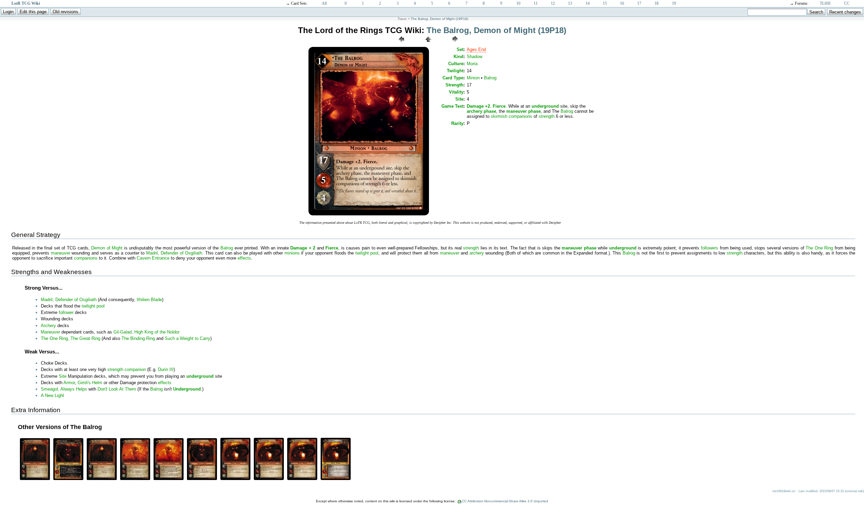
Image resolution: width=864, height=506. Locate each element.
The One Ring (819, 247)
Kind (458, 56)
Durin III (165, 369)
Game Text (452, 106)
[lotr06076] (202, 479)
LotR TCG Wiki (25, 3)
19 (674, 3)
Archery (48, 325)
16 (622, 3)
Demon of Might (107, 247)
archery (476, 253)
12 (553, 3)
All (324, 3)
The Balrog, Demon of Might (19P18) (439, 19)
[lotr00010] (35, 479)
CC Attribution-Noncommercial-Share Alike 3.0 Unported (505, 501)
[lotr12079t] (269, 479)
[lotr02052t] (169, 479)
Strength (454, 84)
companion (135, 369)
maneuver (60, 253)
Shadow (474, 56)
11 (536, 3)
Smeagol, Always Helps (64, 389)
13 (570, 3)
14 (588, 3)
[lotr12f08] (302, 479)
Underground (187, 389)
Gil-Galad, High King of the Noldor (146, 332)
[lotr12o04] (336, 479)
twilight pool (367, 253)
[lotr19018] (368, 214)
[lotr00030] (68, 479)
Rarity (457, 123)
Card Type (452, 77)
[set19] (428, 43)
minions (292, 253)
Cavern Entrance (153, 258)
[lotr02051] (102, 479)
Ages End (476, 49)
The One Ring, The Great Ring (70, 338)
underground (545, 106)
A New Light (52, 395)
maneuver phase (523, 111)
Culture (455, 63)
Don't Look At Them (117, 389)
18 (656, 3)
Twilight (455, 70)
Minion (473, 77)
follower (66, 312)
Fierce (499, 106)
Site (459, 99)
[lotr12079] (235, 479)
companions (520, 116)
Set (460, 49)
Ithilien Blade (149, 299)
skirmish (499, 116)
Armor (69, 382)
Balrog (490, 77)
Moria (472, 63)
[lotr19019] (455, 43)
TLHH (825, 3)
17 (639, 3)
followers (709, 247)
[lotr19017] (401, 43)
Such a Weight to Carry (187, 338)
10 (518, 3)
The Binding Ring (138, 338)
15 (605, 3)
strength (547, 116)
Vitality (456, 92)
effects (244, 258)
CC (846, 3)
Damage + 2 (302, 247)
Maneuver (50, 332)
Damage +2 (478, 106)
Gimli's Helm (90, 382)
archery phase (481, 111)
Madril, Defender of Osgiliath (174, 253)
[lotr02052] (135, 479)
